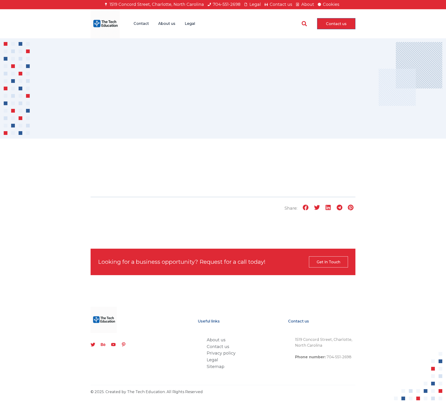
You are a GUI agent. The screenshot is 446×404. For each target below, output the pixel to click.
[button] (304, 24)
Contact (141, 23)
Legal (190, 23)
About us (166, 23)
